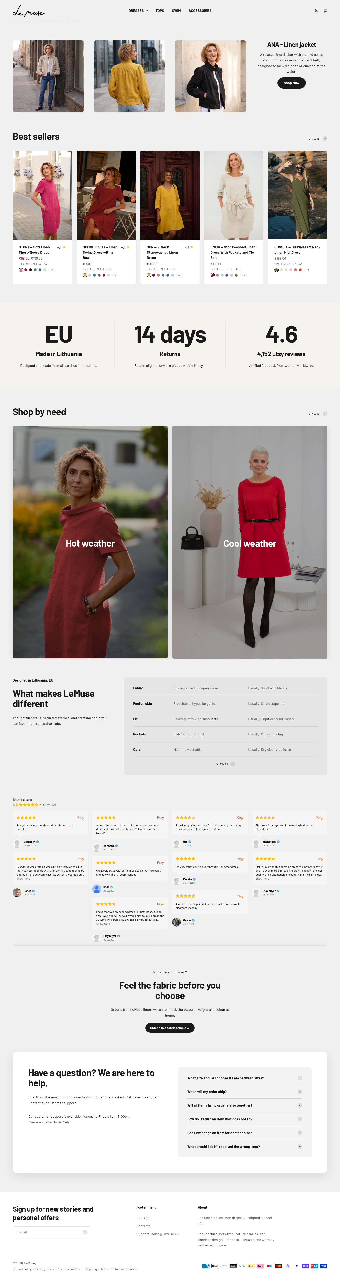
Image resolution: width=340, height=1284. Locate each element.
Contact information (123, 1269)
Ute (185, 841)
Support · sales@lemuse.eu (157, 1234)
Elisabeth (29, 841)
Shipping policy (95, 1269)
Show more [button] (23, 878)
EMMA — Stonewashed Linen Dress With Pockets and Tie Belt (233, 252)
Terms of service (69, 1269)
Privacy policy (44, 1269)
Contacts (143, 1226)
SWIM (176, 10)
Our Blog (143, 1218)
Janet (27, 891)
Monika (187, 879)
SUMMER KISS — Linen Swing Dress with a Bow (100, 252)
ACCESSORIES (200, 10)
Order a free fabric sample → (170, 1028)
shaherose (269, 841)
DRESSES (136, 10)
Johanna (108, 845)
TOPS (160, 10)
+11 (115, 275)
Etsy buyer (269, 891)
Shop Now (291, 83)
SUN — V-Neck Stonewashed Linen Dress (162, 252)
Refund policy (22, 1269)
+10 (179, 275)
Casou (187, 920)
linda (106, 887)
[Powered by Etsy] (80, 817)
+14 (51, 270)
